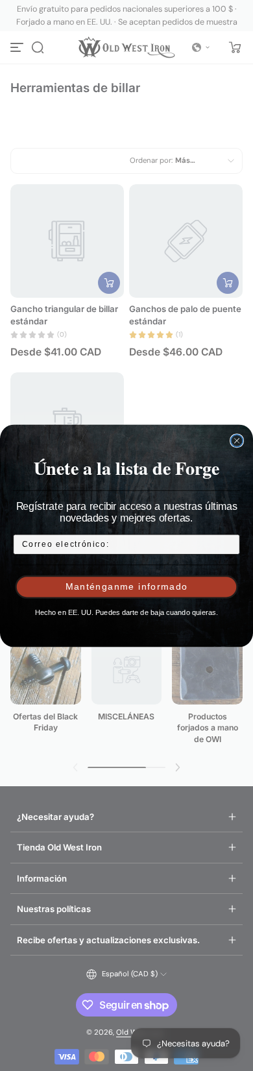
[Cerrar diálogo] (237, 441)
